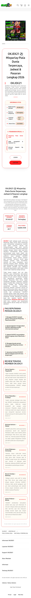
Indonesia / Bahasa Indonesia (9, 582)
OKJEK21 (6, 241)
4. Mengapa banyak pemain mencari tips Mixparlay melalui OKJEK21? (15, 345)
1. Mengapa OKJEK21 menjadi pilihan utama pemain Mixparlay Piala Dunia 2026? (15, 318)
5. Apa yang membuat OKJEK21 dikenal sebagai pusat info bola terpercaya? (15, 353)
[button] (21, 5)
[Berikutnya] (29, 31)
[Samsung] (5, 5)
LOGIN (15, 157)
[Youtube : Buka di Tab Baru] (21, 591)
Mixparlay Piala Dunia (18, 299)
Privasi (9, 594)
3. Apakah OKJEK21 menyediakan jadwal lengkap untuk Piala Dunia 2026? (15, 336)
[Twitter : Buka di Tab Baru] (14, 591)
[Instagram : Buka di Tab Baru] (17, 591)
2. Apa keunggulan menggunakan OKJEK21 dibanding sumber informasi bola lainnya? (15, 327)
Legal (14, 594)
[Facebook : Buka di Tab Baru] (10, 591)
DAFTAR (15, 162)
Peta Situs (20, 594)
